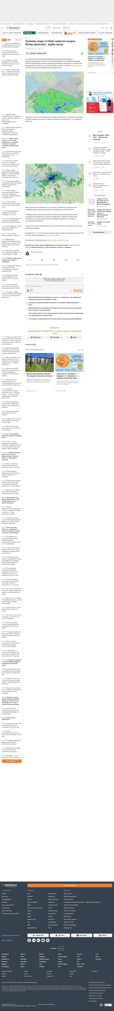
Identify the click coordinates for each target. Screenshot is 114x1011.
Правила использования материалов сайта (100, 987)
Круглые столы (69, 922)
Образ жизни (52, 893)
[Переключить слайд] (112, 48)
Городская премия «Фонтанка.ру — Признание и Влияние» (82, 902)
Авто (29, 893)
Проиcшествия (53, 905)
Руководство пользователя (96, 998)
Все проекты (68, 928)
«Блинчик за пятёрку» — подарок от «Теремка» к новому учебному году (67, 376)
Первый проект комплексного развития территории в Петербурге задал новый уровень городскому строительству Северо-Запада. (39, 380)
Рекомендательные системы (96, 993)
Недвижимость (32, 928)
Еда (28, 922)
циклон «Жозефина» (52, 235)
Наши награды (92, 1001)
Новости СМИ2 (30, 344)
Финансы (51, 919)
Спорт (50, 908)
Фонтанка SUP (6, 24)
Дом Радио (67, 916)
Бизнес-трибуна (32, 902)
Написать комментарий (38, 53)
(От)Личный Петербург (71, 905)
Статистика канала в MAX (10, 913)
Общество (51, 896)
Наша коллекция (69, 908)
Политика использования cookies (97, 990)
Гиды (29, 913)
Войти (31, 291)
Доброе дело (31, 919)
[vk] (38, 940)
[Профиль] (111, 28)
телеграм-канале (76, 65)
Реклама (4, 902)
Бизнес (29, 899)
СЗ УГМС (37, 233)
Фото (50, 928)
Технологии (52, 913)
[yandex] (48, 940)
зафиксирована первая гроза (57, 240)
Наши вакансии (7, 911)
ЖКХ (28, 925)
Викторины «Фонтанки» (34, 908)
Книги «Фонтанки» (70, 911)
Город (29, 916)
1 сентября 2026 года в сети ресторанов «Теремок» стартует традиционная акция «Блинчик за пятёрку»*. (67, 383)
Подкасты (51, 902)
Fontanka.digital (68, 913)
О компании (5, 908)
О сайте (4, 893)
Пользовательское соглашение (97, 982)
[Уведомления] (107, 28)
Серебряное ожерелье (43, 24)
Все (4, 40)
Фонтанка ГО (30, 24)
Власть (29, 911)
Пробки (57, 28)
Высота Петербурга (70, 925)
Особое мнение (53, 899)
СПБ (8, 40)
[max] (29, 940)
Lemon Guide (72, 24)
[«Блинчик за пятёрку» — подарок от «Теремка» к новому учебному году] (69, 362)
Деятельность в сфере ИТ (95, 995)
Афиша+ (30, 896)
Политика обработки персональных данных (100, 985)
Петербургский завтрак (100, 24)
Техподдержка (6, 899)
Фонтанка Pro (68, 893)
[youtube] (43, 940)
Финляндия (52, 922)
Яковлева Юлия (36, 252)
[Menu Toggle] (3, 28)
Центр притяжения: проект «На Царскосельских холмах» (39, 375)
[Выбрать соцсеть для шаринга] (82, 53)
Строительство (53, 911)
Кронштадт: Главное (70, 919)
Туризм (50, 916)
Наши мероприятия (8, 905)
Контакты (5, 896)
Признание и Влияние (59, 24)
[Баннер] (29, 32)
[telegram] (34, 940)
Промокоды (100, 195)
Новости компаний (34, 350)
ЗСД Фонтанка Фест (83, 24)
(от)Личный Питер (19, 24)
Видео (29, 905)
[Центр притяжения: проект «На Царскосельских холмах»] (39, 362)
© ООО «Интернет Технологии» (46, 1004)
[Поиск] (102, 28)
